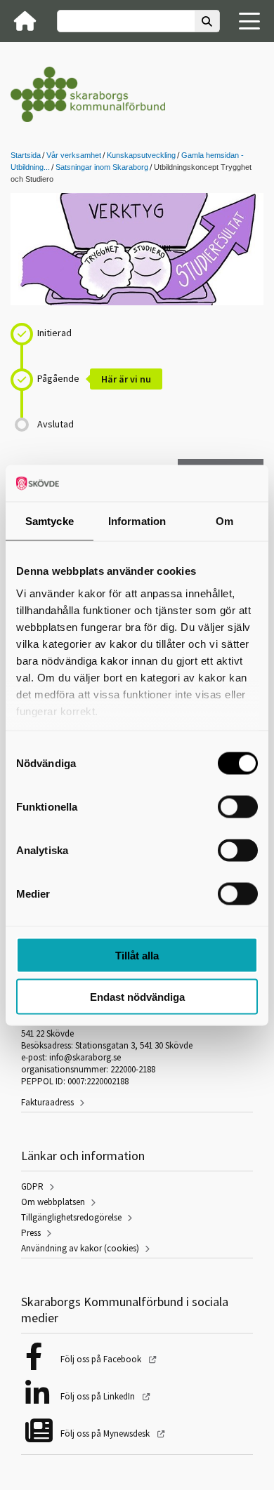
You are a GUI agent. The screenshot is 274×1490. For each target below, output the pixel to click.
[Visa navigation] (249, 21)
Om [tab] (224, 521)
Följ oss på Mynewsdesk (106, 1433)
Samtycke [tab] (49, 521)
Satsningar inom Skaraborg (102, 167)
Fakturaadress (47, 1102)
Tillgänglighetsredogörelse (71, 1217)
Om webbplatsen (53, 1202)
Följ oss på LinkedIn (98, 1396)
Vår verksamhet (73, 155)
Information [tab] (137, 521)
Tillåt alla (137, 956)
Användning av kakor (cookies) (80, 1248)
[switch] (238, 807)
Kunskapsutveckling (141, 155)
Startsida (26, 155)
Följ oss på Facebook (101, 1359)
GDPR (32, 1186)
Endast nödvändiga (137, 996)
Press (31, 1233)
